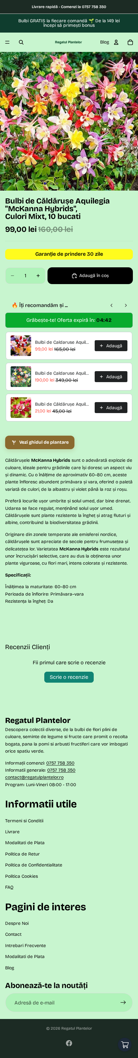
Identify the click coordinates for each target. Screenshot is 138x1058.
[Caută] (21, 42)
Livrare (12, 832)
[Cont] (116, 42)
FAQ (9, 887)
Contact (13, 934)
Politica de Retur (22, 854)
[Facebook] (69, 1043)
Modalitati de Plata (25, 842)
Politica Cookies (21, 876)
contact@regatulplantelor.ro (34, 777)
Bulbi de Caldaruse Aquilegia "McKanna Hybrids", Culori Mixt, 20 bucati (63, 373)
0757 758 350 (60, 763)
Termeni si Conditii (24, 821)
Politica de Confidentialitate (33, 865)
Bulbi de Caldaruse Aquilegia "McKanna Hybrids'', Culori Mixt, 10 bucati (63, 342)
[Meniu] (7, 42)
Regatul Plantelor (76, 1028)
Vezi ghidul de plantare (44, 442)
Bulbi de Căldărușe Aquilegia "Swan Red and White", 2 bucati (63, 404)
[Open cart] (125, 1045)
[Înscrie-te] (123, 1002)
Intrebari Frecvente (25, 945)
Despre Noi (17, 923)
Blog (104, 42)
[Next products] (126, 305)
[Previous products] (112, 305)
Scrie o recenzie (69, 677)
